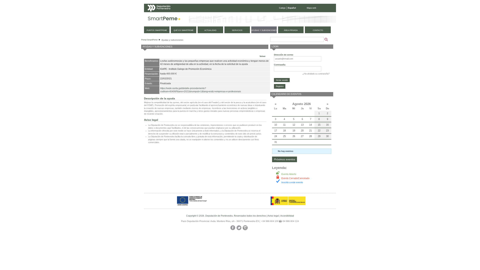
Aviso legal (273, 215)
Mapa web (311, 8)
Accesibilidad (287, 215)
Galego (282, 8)
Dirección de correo (283, 55)
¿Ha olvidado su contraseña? (316, 74)
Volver (263, 56)
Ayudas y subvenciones (172, 40)
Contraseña (279, 65)
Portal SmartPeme (149, 40)
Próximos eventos (284, 159)
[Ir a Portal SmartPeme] (164, 19)
